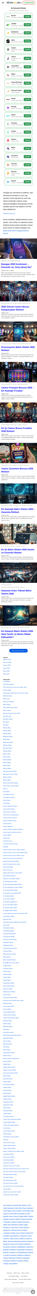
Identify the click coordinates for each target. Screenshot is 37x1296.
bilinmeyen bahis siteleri (10, 771)
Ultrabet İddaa (7, 1134)
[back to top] (33, 1292)
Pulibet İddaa (7, 1076)
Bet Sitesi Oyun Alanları (23, 1208)
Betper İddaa (7, 754)
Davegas (3, 260)
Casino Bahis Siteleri (9, 809)
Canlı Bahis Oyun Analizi (12, 1211)
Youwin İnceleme (10, 1255)
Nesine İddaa (7, 1041)
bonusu (5, 788)
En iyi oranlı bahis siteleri (10, 904)
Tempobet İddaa (7, 1110)
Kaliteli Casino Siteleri (9, 991)
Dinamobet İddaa (8, 867)
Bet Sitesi (5, 725)
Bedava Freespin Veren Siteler (11, 713)
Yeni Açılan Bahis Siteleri (10, 1174)
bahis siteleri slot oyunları (10, 707)
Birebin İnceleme (17, 1261)
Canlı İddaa (6, 803)
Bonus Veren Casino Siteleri (11, 786)
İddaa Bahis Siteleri (26, 1216)
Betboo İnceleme (24, 1255)
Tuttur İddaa (6, 1128)
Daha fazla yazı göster (17, 650)
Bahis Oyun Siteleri (8, 701)
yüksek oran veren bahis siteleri (12, 1192)
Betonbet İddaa (7, 748)
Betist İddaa (6, 739)
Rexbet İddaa (7, 1093)
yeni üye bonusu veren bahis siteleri (13, 1186)
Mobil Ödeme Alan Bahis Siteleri (12, 1035)
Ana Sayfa (7, 1205)
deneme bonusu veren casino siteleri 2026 (15, 852)
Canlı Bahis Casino (8, 794)
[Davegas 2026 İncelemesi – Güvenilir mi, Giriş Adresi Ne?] (18, 248)
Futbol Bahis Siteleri (8, 916)
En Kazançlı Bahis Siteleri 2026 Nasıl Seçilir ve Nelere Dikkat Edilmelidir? (17, 634)
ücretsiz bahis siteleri (9, 1131)
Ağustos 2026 (7, 659)
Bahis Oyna (6, 698)
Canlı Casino (6, 800)
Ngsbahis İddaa (7, 1044)
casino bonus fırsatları (9, 424)
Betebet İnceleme (9, 1250)
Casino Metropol (7, 826)
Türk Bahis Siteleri (8, 1116)
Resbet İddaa (7, 1081)
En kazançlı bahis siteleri (21, 627)
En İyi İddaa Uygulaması (10, 902)
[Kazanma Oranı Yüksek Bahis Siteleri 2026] (18, 573)
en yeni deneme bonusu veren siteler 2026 (15, 913)
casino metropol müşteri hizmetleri (13, 829)
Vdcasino (5, 1139)
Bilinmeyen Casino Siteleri (10, 774)
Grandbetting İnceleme (25, 1252)
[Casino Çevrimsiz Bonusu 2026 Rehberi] (18, 453)
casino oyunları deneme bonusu (12, 832)
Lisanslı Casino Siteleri (9, 1015)
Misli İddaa (6, 1029)
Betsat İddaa (6, 765)
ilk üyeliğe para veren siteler (11, 962)
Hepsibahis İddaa (8, 942)
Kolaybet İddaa (7, 1003)
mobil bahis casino (8, 1032)
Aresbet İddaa (7, 690)
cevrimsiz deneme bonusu (10, 844)
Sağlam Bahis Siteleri (9, 1096)
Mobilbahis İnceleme (25, 1247)
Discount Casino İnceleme (20, 1244)
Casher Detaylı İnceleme (10, 806)
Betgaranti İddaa (8, 736)
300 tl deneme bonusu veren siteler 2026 (14, 687)
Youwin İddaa (7, 1189)
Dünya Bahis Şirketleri (9, 875)
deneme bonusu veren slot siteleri (12, 858)
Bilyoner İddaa (7, 777)
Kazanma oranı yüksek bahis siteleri (13, 587)
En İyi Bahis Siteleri (13, 260)
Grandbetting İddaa (8, 931)
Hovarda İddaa (7, 951)
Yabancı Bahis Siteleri (9, 1145)
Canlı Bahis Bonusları (17, 1214)
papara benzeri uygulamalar (11, 1058)
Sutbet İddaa (6, 1107)
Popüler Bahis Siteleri (9, 1067)
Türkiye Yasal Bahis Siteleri (10, 1125)
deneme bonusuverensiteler (11, 861)
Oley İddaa (6, 1047)
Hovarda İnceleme (9, 1247)
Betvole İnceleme (9, 1252)
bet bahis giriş (7, 716)
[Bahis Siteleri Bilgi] (13, 2)
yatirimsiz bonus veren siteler (11, 1165)
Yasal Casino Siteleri (9, 1157)
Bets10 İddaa (7, 762)
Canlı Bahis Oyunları (9, 797)
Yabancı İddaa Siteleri (9, 1148)
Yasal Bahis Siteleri (8, 1154)
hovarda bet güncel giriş (10, 948)
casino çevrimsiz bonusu (21, 465)
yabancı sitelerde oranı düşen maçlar (13, 1151)
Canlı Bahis (6, 791)
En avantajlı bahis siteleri (9, 505)
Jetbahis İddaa (7, 974)
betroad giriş (6, 756)
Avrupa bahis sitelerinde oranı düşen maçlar (15, 693)
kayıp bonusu (7, 994)
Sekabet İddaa (7, 1099)
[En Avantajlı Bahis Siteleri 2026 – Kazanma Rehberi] (18, 493)
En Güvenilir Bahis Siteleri (10, 890)
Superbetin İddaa (8, 1105)
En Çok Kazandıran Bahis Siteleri (12, 884)
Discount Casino (7, 870)
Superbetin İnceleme (24, 1250)
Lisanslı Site (29, 3)
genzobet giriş (7, 919)
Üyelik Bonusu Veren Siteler (11, 1136)
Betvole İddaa (7, 768)
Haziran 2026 (7, 665)
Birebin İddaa (7, 780)
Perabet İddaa (7, 1061)
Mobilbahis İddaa (8, 1038)
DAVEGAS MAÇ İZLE (9, 213)
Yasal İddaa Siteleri (8, 1160)
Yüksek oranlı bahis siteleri (10, 1194)
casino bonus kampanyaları (21, 303)
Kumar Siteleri (22, 424)
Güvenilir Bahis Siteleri (9, 933)
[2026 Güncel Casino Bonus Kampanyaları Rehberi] (18, 291)
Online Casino (7, 1055)
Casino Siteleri (7, 835)
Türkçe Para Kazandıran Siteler (12, 1119)
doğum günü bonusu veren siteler (12, 873)
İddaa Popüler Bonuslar (20, 1222)
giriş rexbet (6, 925)
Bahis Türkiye (7, 710)
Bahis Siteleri (7, 704)
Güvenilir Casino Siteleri (10, 939)
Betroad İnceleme (20, 1241)
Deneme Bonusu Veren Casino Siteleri (14, 849)
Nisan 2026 (6, 671)
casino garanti (7, 823)
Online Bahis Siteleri (9, 1052)
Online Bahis (6, 1049)
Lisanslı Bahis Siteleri (9, 1012)
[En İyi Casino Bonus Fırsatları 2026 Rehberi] (18, 412)
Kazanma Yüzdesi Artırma (12, 1230)
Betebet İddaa (7, 733)
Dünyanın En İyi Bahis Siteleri (11, 878)
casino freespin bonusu (20, 384)
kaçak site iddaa (7, 989)
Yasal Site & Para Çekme (19, 1227)
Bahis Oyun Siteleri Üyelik (20, 1233)
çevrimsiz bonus (7, 841)
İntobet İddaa (7, 971)
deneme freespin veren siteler (11, 864)
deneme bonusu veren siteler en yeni (13, 855)
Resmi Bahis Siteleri (8, 1084)
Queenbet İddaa (7, 1078)
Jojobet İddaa (7, 977)
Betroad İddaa (7, 759)
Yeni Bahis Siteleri (8, 1177)
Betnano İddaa (7, 745)
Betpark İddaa (7, 751)
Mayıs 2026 (6, 668)
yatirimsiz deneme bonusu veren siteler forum (16, 1168)
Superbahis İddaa (8, 1102)
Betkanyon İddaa (8, 742)
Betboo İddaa (7, 727)
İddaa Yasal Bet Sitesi (9, 960)
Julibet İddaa (6, 980)
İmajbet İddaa (7, 965)
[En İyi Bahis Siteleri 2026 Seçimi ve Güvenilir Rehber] (18, 534)
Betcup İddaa (7, 730)
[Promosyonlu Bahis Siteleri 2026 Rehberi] (18, 332)
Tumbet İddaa (7, 1113)
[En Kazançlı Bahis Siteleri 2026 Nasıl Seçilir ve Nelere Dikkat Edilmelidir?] (18, 615)
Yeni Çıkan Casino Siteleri (10, 1183)
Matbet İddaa (7, 1023)
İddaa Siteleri (7, 957)
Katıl (28, 16)
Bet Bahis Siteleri (8, 719)
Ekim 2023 (6, 674)
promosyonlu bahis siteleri (22, 343)
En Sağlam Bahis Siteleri (10, 910)
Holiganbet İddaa (8, 945)
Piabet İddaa (6, 1064)
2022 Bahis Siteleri (8, 684)
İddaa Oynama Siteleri (12, 1219)
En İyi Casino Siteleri (9, 899)
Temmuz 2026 (7, 662)
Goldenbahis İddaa (8, 928)
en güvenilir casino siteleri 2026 (12, 893)
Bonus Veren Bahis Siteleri (10, 783)
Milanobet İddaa (7, 1026)
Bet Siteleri (6, 722)
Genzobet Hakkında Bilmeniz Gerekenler (14, 922)
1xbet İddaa (6, 681)
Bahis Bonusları (6, 303)
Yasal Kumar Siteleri (9, 1163)
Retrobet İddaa (7, 1090)
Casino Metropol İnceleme (12, 1258)
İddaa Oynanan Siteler (9, 954)
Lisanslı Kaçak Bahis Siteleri (11, 1018)
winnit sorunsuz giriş (9, 1142)
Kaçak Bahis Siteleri (8, 983)
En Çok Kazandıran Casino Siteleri (13, 887)
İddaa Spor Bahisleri (10, 1225)
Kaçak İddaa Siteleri (8, 986)
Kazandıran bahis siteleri (10, 997)
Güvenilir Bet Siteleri (9, 936)
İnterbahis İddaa (7, 968)
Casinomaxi (6, 838)
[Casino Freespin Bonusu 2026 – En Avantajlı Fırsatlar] (18, 372)
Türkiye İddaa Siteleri (9, 1122)
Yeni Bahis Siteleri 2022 (10, 1180)
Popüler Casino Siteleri (9, 1070)
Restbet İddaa (7, 1087)
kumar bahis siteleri (8, 1006)
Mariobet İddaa (7, 1020)
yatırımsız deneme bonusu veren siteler (14, 1171)
